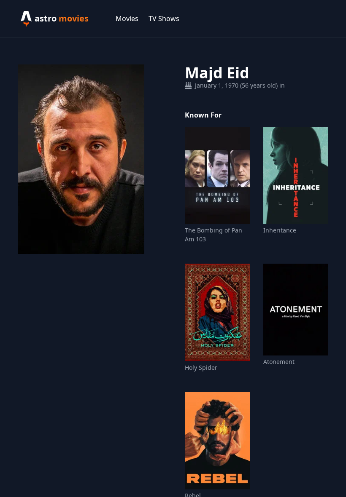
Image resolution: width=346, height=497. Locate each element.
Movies (127, 18)
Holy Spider (201, 367)
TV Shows (164, 18)
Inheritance (279, 230)
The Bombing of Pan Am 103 (213, 234)
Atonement (279, 362)
